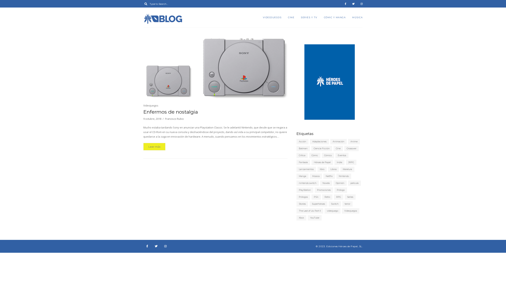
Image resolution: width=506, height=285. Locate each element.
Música (357, 17)
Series (350, 197)
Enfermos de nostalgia (170, 112)
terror (347, 203)
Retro (327, 197)
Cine (291, 17)
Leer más (154, 146)
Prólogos (303, 197)
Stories (302, 203)
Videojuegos (272, 17)
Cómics (328, 155)
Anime (354, 141)
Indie (339, 162)
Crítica (302, 155)
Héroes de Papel (322, 162)
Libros (333, 169)
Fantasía (303, 162)
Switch (335, 203)
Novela (326, 183)
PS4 (316, 197)
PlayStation (305, 190)
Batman (303, 148)
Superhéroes (318, 203)
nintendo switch (307, 183)
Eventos (342, 155)
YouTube (314, 217)
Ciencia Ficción (322, 148)
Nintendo (344, 176)
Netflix (329, 176)
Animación (338, 141)
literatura (347, 169)
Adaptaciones (319, 141)
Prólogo (341, 190)
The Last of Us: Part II (310, 210)
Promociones (324, 190)
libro (322, 169)
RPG (338, 197)
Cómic (315, 155)
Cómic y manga (335, 17)
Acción (302, 141)
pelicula (354, 183)
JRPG (351, 162)
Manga (302, 176)
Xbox (301, 217)
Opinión (340, 183)
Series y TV (309, 17)
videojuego (332, 210)
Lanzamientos (306, 169)
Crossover (351, 148)
